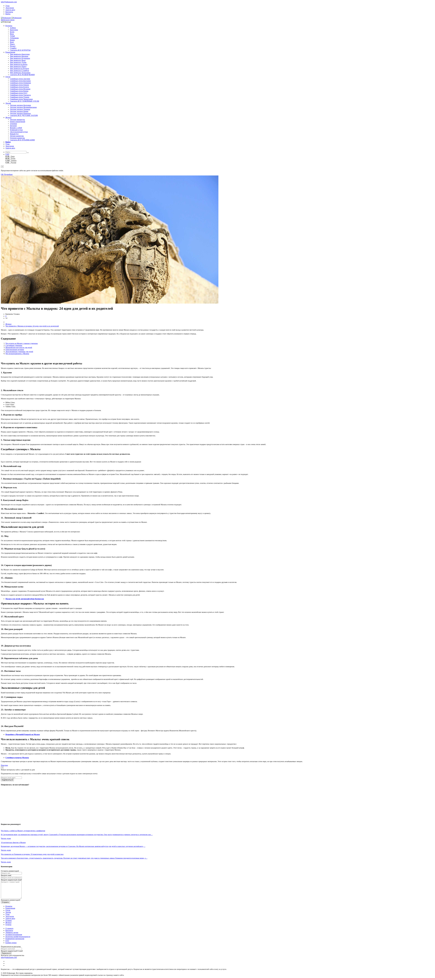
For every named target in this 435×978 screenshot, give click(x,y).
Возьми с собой (16, 128)
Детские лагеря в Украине (20, 109)
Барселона (14, 30)
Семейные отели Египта (19, 87)
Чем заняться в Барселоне (20, 54)
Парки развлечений (17, 122)
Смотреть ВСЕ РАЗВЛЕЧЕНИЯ (22, 75)
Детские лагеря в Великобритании (23, 107)
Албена (13, 28)
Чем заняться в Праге (18, 66)
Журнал (8, 117)
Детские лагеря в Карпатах (20, 113)
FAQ (7, 941)
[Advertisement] (69, 804)
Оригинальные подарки (14, 349)
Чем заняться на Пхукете (19, 68)
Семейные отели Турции (19, 97)
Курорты (8, 26)
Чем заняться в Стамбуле (19, 71)
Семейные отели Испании (20, 89)
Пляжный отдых (16, 130)
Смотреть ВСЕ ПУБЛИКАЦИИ (22, 140)
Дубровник (14, 38)
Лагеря (8, 103)
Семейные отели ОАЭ (18, 93)
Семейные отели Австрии (20, 79)
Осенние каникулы (17, 138)
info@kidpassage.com (9, 2)
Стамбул (13, 48)
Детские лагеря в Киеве (19, 111)
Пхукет (13, 46)
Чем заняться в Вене (18, 60)
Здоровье (13, 124)
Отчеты (8, 925)
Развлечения (10, 52)
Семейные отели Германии (20, 83)
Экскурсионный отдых (19, 132)
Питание (13, 126)
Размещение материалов (14, 939)
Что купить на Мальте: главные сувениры (21, 343)
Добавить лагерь (11, 932)
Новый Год (14, 134)
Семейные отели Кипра (19, 91)
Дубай (12, 36)
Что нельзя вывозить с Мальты (17, 354)
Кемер (12, 40)
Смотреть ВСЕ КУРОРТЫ (20, 50)
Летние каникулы (17, 136)
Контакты (9, 12)
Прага (12, 44)
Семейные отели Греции (19, 85)
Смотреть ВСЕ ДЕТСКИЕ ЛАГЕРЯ (24, 115)
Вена (12, 34)
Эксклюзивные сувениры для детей (19, 352)
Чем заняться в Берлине (19, 56)
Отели (7, 77)
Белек (12, 32)
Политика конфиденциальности (17, 937)
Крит (12, 42)
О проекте (9, 928)
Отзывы (8, 920)
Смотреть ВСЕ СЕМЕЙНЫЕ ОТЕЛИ (24, 101)
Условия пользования (13, 934)
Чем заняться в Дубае (18, 62)
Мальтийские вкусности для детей (18, 347)
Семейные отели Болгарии (20, 81)
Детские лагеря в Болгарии (20, 105)
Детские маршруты (17, 119)
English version (11, 943)
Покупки (4, 765)
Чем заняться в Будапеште (20, 58)
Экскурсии (9, 8)
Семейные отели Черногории (21, 99)
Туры (7, 6)
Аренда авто (10, 10)
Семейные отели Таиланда (20, 95)
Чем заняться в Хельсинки (20, 73)
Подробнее (8, 174)
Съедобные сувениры (13, 345)
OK (2, 174)
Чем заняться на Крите (18, 64)
